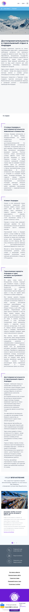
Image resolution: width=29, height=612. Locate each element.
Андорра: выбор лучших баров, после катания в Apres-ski (12, 513)
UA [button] (18, 3)
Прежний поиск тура (14, 581)
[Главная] (1, 8)
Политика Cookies (14, 584)
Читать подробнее (9, 532)
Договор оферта (14, 572)
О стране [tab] (6, 116)
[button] (12, 543)
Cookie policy (22, 606)
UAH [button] (23, 3)
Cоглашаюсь (14, 610)
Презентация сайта (14, 575)
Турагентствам (14, 578)
